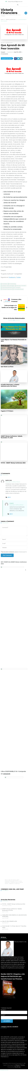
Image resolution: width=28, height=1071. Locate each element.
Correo (3, 1015)
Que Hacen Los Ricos (7, 366)
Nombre (3, 1009)
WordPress (17, 1067)
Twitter (18, 277)
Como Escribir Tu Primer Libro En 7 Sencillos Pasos (14, 926)
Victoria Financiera (9, 11)
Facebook (12, 277)
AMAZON (6, 774)
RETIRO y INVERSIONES (7, 42)
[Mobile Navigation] (25, 13)
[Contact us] (21, 58)
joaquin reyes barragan (8, 285)
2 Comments (4, 54)
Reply (9, 497)
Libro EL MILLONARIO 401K (9, 921)
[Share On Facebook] (15, 58)
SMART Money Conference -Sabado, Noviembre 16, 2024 (12, 436)
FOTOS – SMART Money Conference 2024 (13, 463)
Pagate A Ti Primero (7, 411)
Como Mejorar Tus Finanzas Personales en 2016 (13, 340)
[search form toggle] (17, 4)
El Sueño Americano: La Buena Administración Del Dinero (10, 385)
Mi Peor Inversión (21, 285)
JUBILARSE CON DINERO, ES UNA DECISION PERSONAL (14, 915)
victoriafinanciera (19, 289)
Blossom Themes (20, 1065)
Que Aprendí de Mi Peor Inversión (11, 287)
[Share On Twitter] (18, 58)
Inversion (5, 283)
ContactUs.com (4, 1070)
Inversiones (13, 283)
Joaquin (3, 52)
